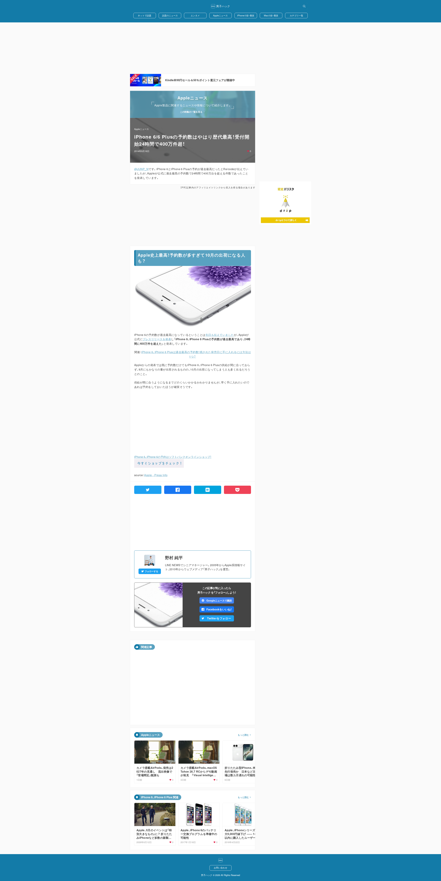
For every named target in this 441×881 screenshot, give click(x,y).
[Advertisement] (220, 48)
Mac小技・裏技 (271, 15)
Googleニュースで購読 (219, 600)
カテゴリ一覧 (296, 15)
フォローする (151, 571)
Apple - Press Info (155, 475)
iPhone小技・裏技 (245, 15)
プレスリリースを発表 (157, 339)
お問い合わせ (220, 867)
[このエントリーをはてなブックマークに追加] (207, 490)
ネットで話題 (144, 15)
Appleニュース (220, 15)
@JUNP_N (141, 169)
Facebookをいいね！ (219, 609)
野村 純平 (174, 557)
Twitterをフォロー (219, 618)
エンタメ (195, 15)
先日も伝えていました (220, 335)
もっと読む (243, 734)
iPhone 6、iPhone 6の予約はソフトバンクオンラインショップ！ (172, 457)
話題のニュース (170, 15)
